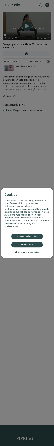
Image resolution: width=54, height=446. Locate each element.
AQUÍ (7, 214)
